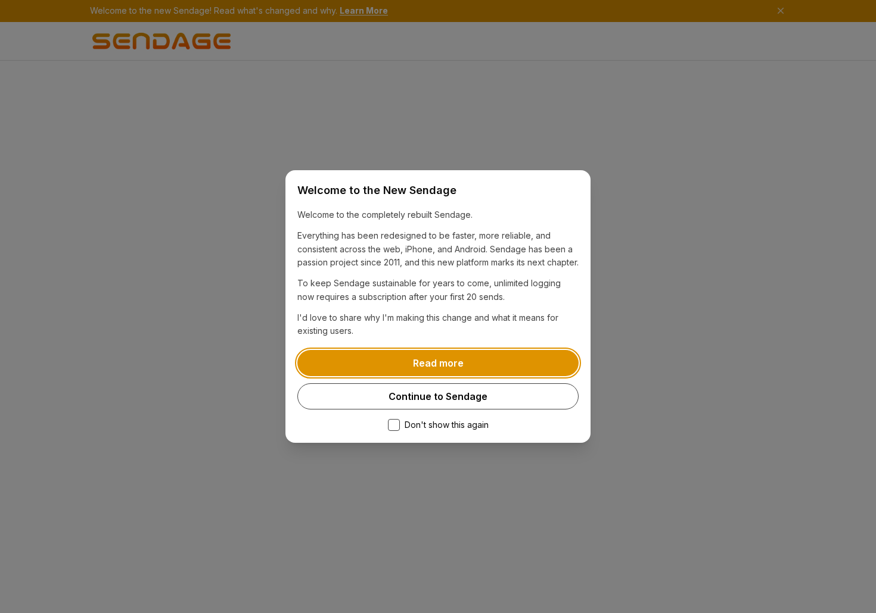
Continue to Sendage (438, 396)
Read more (438, 363)
